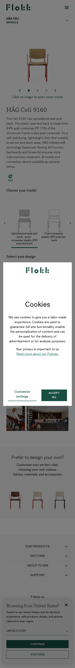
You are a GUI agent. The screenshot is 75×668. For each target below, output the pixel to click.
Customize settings (22, 394)
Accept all (54, 395)
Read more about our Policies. (37, 354)
